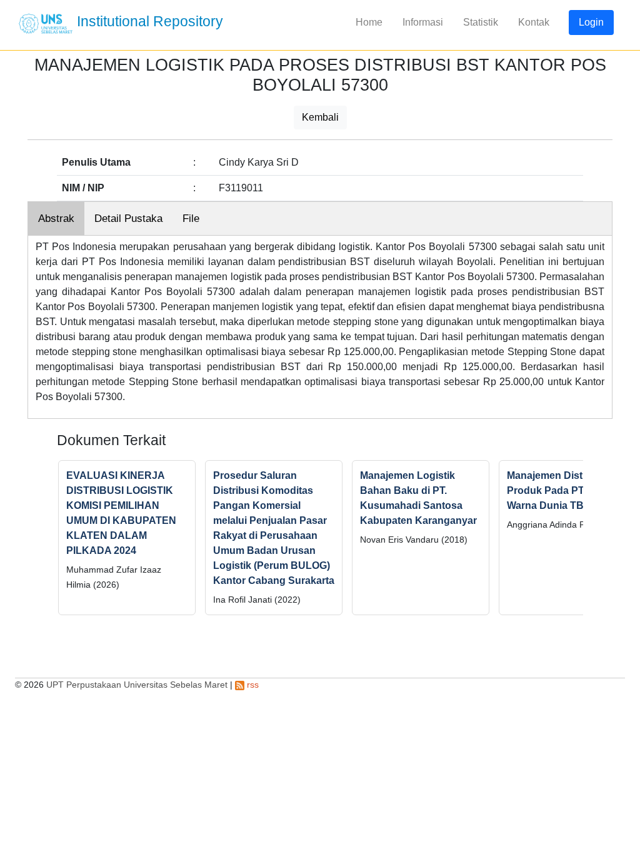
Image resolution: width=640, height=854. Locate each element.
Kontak (533, 22)
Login (591, 22)
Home (369, 22)
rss (251, 685)
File (190, 218)
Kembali (320, 117)
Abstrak (56, 218)
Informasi (422, 22)
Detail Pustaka (128, 218)
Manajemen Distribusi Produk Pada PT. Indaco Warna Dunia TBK (564, 490)
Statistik (480, 22)
